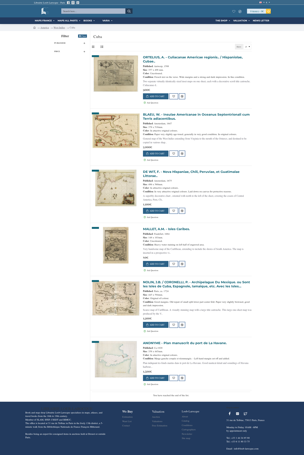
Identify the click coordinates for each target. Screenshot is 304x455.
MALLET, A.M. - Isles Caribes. (166, 229)
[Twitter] (245, 413)
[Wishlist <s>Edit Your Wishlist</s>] (234, 11)
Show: (239, 46)
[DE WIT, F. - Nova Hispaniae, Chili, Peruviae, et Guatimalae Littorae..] (116, 188)
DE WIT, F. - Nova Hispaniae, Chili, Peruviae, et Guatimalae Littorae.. (191, 174)
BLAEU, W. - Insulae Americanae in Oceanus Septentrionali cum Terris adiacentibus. (196, 117)
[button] (155, 96)
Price (57, 51)
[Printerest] (77, 2)
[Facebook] (68, 2)
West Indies (59, 27)
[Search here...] (129, 11)
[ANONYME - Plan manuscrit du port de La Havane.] (116, 359)
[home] (34, 27)
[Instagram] (73, 2)
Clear (83, 36)
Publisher (59, 43)
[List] (102, 47)
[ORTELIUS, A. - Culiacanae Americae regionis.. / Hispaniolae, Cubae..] (116, 73)
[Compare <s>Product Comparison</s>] (241, 11)
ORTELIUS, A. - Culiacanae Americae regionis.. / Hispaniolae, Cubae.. (193, 59)
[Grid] (94, 47)
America (44, 27)
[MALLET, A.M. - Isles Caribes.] (116, 245)
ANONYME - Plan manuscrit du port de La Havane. (185, 343)
